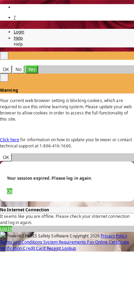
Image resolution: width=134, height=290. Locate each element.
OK (6, 69)
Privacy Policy (114, 236)
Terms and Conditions (21, 242)
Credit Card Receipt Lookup (49, 248)
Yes (31, 69)
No (18, 69)
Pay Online (98, 242)
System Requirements (65, 242)
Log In (6, 229)
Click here (9, 140)
